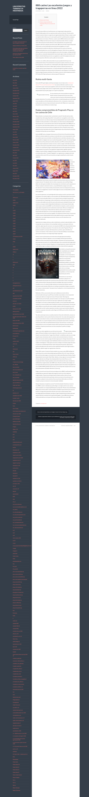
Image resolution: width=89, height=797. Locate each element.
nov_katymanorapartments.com (19, 514)
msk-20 (14, 486)
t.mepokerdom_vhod (17, 673)
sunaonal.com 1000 (17, 649)
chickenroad (15, 349)
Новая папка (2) (16, 767)
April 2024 (15, 134)
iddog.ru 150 (15, 429)
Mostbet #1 (15, 473)
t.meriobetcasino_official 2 (18, 681)
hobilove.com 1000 (16, 421)
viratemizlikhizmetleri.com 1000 (19, 712)
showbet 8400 (16, 628)
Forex (14, 405)
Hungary (14, 426)
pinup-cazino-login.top (17, 587)
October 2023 (15, 147)
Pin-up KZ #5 (15, 569)
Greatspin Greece (16, 416)
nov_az (14, 501)
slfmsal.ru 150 (15, 633)
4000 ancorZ (15, 262)
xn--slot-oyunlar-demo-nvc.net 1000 (20, 746)
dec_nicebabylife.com (17, 374)
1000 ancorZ (15, 197)
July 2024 (15, 132)
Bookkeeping (15, 328)
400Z (14, 264)
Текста (14, 782)
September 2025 (16, 98)
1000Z (14, 200)
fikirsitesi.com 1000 (17, 400)
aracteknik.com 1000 (17, 298)
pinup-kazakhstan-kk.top (18, 594)
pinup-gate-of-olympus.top (18, 592)
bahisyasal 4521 (16, 311)
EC (13, 390)
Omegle (14, 548)
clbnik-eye (15, 356)
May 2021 (15, 173)
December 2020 (16, 176)
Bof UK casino (15, 325)
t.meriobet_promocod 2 (17, 676)
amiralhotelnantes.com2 (17, 290)
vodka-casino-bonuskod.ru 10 (18, 717)
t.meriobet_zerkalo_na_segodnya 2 (20, 679)
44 (13, 267)
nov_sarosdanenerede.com (18, 522)
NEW (14, 496)
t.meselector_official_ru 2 (18, 686)
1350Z (14, 218)
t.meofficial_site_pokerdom (18, 663)
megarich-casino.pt (16, 462)
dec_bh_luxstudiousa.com (18, 369)
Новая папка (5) (16, 769)
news (14, 499)
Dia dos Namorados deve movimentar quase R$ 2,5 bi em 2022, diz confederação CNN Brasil (20, 49)
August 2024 (15, 129)
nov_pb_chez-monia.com (17, 517)
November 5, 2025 (40, 10)
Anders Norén (69, 425)
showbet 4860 (16, 623)
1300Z (14, 213)
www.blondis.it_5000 (17, 730)
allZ (13, 288)
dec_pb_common (16, 377)
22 (13, 254)
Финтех (14, 785)
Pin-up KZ (15, 566)
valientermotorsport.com (18, 710)
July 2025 (15, 103)
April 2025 (15, 111)
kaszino (14, 447)
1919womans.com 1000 (17, 236)
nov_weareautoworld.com (18, 527)
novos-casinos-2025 (17, 538)
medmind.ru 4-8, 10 (16, 460)
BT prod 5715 (15, 336)
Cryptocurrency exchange (18, 362)
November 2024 (16, 124)
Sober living (15, 638)
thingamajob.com (16, 699)
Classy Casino (15, 354)
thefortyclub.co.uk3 (17, 697)
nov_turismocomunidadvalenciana (19, 525)
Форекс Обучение (16, 790)
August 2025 (15, 101)
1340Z (14, 215)
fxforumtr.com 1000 (17, 413)
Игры (14, 756)
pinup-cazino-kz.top (17, 584)
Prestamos (15, 613)
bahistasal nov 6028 (17, 308)
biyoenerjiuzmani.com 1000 (18, 323)
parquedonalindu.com (17, 561)
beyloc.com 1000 (16, 320)
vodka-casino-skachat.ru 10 (18, 720)
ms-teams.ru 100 (16, 483)
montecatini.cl (15, 468)
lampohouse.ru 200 (16, 452)
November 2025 (16, 93)
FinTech (14, 403)
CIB (13, 351)
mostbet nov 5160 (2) (17, 481)
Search (14, 28)
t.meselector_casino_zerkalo (18, 684)
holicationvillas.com (17, 424)
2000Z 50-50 (15, 249)
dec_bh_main (15, 372)
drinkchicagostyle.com (17, 387)
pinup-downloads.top (17, 589)
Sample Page (15, 19)
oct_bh (14, 540)
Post (14, 610)
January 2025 (15, 119)
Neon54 (14, 491)
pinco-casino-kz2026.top (18, 574)
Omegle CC (15, 550)
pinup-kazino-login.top (17, 600)
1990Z (14, 239)
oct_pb (14, 543)
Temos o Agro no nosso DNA (18, 57)
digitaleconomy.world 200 (18, 380)
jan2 (14, 434)
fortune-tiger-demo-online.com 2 (19, 411)
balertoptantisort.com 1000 (18, 314)
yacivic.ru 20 (15, 749)
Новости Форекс (16, 777)
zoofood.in (15, 751)
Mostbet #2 (15, 475)
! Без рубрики (15, 189)
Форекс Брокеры (16, 787)
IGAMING (15, 431)
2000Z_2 (14, 251)
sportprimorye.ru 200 (17, 644)
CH (13, 346)
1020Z (14, 205)
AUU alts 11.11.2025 (17, 303)
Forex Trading (15, 408)
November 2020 (16, 178)
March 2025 (15, 113)
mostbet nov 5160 (16, 478)
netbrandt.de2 (15, 494)
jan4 (14, 437)
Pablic (14, 558)
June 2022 (15, 163)
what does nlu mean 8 (17, 725)
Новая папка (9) (16, 772)
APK (14, 293)
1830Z (14, 233)
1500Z (14, 223)
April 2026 (15, 85)
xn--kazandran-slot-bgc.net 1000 (19, 736)
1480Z (14, 220)
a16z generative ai (16, 283)
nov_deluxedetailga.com (17, 512)
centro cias (15, 343)
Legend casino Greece (17, 455)
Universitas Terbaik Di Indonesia (19, 8)
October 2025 (15, 95)
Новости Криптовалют (17, 774)
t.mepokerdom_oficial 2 (17, 668)
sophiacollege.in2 (16, 641)
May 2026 (15, 82)
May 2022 (15, 165)
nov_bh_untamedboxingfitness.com (20, 506)
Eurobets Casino (16, 398)
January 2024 (15, 142)
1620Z (14, 231)
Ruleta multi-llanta (44, 20)
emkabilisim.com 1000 (17, 395)
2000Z (14, 246)
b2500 (14, 306)
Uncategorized (16, 702)
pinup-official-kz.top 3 (17, 605)
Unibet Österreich (16, 704)
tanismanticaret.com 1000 (18, 689)
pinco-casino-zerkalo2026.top (19, 576)
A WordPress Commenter (18, 68)
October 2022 (15, 157)
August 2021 (15, 170)
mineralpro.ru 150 (16, 465)
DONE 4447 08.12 (16, 385)
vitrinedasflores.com (17, 715)
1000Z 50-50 (15, 202)
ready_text (15, 620)
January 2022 (15, 168)
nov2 (14, 532)
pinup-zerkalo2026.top (17, 607)
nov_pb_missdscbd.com (17, 519)
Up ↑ (75, 425)
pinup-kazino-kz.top (17, 597)
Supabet (14, 651)
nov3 (14, 535)
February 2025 (16, 116)
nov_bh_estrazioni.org (17, 504)
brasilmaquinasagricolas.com (18, 330)
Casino (14, 338)
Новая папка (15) (16, 764)
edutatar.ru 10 (16, 393)
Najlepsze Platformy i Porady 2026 (20, 45)
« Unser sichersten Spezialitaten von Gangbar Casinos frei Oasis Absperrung (52, 412)
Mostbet (14, 470)
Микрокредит (15, 759)
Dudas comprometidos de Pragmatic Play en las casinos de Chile (47, 23)
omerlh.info (15, 553)
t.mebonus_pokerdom (17, 658)
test (13, 692)
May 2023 (15, 152)
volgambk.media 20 (17, 723)
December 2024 (16, 121)
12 (13, 207)
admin (47, 10)
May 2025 (15, 108)
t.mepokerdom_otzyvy (17, 671)
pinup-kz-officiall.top (17, 602)
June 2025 (15, 106)
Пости (14, 780)
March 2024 (15, 137)
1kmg (14, 241)
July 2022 (15, 160)
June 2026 (15, 80)
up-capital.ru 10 (16, 707)
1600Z (14, 228)
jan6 (14, 439)
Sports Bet (15, 646)
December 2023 (16, 145)
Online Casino (15, 556)
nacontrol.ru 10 (16, 488)
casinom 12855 (16, 341)
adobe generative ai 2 (17, 285)
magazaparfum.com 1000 (18, 457)
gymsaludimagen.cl (16, 418)
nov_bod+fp (15, 509)
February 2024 (16, 139)
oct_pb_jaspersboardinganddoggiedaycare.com (22, 545)
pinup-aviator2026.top (17, 582)
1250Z (14, 210)
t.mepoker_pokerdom (17, 666)
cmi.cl (14, 359)
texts (14, 694)
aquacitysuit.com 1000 (17, 295)
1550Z (14, 226)
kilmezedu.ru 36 (16, 450)
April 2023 (15, 155)
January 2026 (15, 88)
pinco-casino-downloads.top (18, 571)
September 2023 (16, 150)
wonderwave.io (16, 728)
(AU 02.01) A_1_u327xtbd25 (18, 192)
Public (14, 615)
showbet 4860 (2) (16, 626)
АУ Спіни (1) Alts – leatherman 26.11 (20, 754)
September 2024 (16, 126)
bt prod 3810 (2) (16, 333)
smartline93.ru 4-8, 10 (17, 636)
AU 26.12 (15, 301)
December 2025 (16, 90)
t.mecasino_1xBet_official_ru (18, 660)
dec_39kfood (15, 364)
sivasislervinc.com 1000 (17, 631)
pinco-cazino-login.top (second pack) (20, 579)
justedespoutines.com (17, 444)
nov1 (14, 530)
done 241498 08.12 (17, 382)
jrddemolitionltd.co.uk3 (17, 442)
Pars (14, 563)
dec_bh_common (16, 367)
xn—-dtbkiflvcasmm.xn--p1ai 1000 (20, 733)
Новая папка (15, 761)
